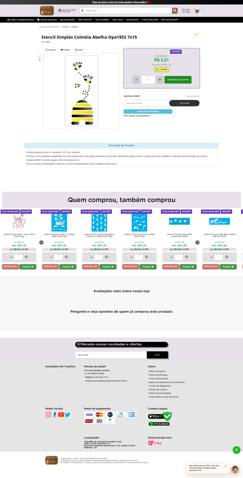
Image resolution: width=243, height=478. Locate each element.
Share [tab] (80, 50)
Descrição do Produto (148, 111)
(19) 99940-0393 (95, 374)
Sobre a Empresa (157, 371)
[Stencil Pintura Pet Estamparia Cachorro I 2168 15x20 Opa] (99, 222)
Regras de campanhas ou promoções (167, 382)
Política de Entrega (158, 375)
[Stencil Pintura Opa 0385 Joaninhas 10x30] (179, 222)
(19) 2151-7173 (101, 377)
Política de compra (158, 390)
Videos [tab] (66, 50)
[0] (196, 11)
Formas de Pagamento (160, 386)
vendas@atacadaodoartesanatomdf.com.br (106, 381)
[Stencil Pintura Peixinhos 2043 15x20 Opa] (139, 222)
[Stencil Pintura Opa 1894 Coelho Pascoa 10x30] (219, 222)
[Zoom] (39, 58)
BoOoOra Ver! (11, 267)
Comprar (26, 266)
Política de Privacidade (160, 393)
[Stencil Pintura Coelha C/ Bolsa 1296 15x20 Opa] (59, 222)
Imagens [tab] (51, 50)
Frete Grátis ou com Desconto (163, 397)
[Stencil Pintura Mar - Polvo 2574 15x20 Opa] (19, 222)
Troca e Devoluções (158, 379)
